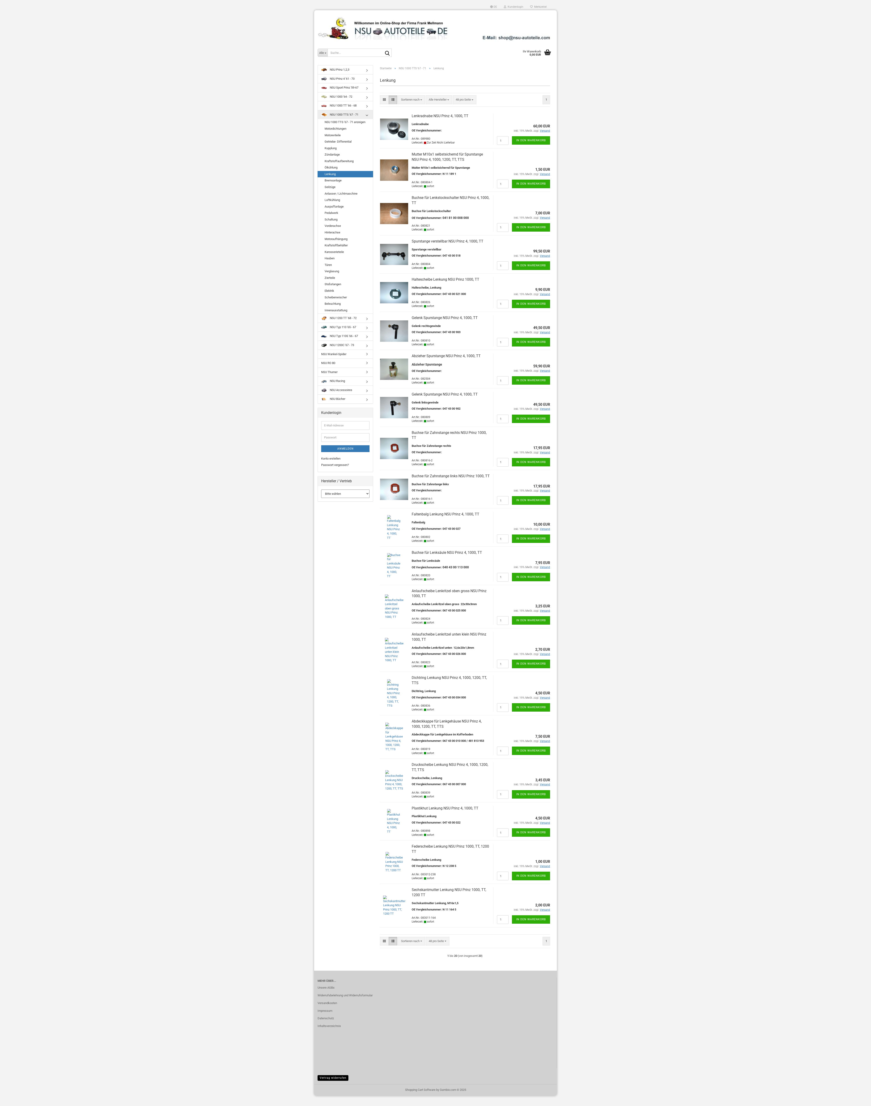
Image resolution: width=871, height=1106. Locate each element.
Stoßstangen (333, 284)
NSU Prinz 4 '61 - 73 (342, 78)
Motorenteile (333, 135)
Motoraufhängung (336, 239)
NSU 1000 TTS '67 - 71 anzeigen (345, 122)
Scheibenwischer (336, 297)
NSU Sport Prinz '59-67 (343, 87)
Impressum (325, 1010)
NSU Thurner (329, 372)
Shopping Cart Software (420, 1089)
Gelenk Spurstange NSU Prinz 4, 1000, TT (445, 318)
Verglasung (332, 271)
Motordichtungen (335, 128)
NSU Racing (337, 381)
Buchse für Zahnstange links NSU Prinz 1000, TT (451, 476)
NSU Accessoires (340, 390)
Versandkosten (327, 1003)
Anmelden (345, 448)
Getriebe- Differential (338, 141)
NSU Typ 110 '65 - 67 (342, 327)
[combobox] (411, 99)
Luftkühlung (332, 200)
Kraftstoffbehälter (336, 245)
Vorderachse (333, 226)
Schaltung (331, 219)
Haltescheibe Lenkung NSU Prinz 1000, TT (445, 279)
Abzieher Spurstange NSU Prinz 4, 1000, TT (446, 356)
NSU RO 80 (328, 363)
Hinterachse (332, 232)
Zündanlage (332, 154)
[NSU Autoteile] (435, 27)
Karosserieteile (334, 252)
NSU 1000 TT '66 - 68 (343, 105)
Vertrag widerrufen (333, 1077)
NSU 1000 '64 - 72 (340, 96)
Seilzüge (330, 187)
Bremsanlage (333, 180)
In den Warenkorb (531, 140)
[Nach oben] (858, 1099)
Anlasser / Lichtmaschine (341, 193)
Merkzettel (540, 6)
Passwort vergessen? (335, 465)
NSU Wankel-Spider (333, 354)
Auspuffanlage (334, 206)
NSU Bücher (337, 399)
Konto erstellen (330, 458)
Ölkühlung (331, 167)
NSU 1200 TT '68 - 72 (343, 318)
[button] (493, 6)
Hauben (330, 258)
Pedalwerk (331, 213)
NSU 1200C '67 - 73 (341, 345)
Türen (328, 265)
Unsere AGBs (326, 987)
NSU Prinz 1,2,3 (339, 69)
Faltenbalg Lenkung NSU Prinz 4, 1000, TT (445, 514)
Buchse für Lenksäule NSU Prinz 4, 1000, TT (447, 552)
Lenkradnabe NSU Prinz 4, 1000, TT (440, 116)
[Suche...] (387, 53)
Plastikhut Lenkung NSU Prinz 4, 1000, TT (445, 808)
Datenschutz (326, 1018)
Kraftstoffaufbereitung (339, 161)
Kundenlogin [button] (514, 6)
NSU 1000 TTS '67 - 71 (343, 114)
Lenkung (330, 174)
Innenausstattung (336, 310)
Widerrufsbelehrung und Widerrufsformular (345, 995)
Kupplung (331, 148)
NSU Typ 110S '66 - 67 (343, 336)
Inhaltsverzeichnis (329, 1026)
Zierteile (330, 278)
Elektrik (329, 290)
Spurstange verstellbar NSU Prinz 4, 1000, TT (447, 241)
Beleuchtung (333, 303)
